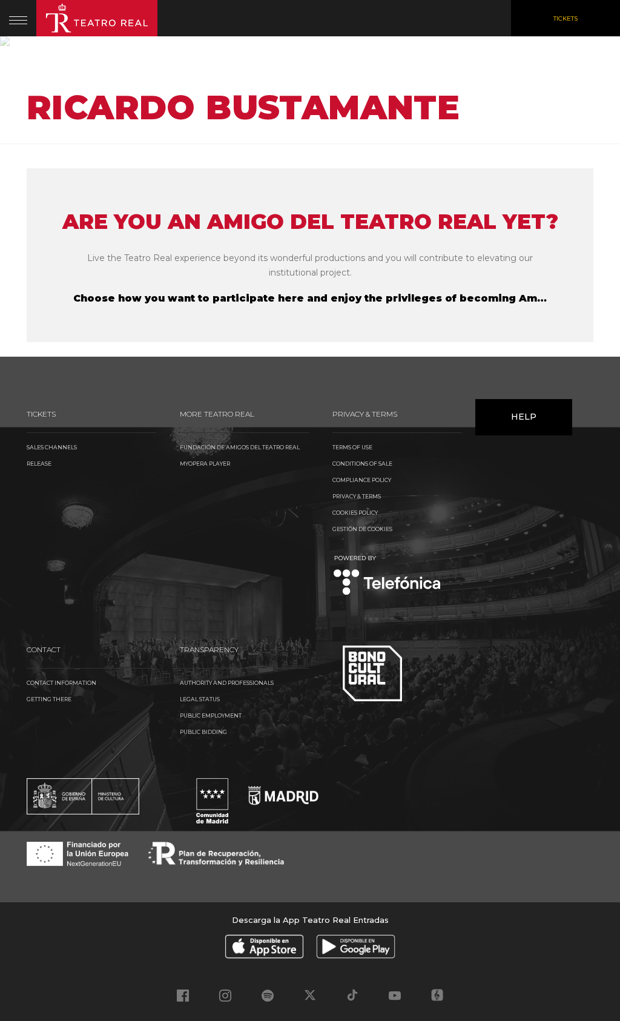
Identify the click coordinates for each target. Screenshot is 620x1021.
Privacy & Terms (356, 496)
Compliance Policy (361, 480)
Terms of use (352, 447)
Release (39, 463)
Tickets (565, 18)
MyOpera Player (205, 463)
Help (523, 416)
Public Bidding (203, 732)
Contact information (61, 682)
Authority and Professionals (227, 682)
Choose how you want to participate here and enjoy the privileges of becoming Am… (310, 298)
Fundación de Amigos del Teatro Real (240, 447)
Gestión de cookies (362, 529)
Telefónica (387, 576)
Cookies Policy (355, 512)
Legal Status (200, 699)
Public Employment (211, 715)
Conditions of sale (362, 463)
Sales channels (52, 447)
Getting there (49, 699)
